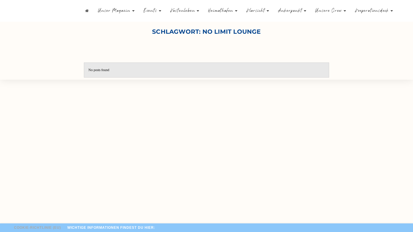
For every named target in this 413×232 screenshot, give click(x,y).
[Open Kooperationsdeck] (392, 11)
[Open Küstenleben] (198, 11)
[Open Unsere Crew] (345, 11)
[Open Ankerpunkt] (305, 11)
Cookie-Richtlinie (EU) (37, 227)
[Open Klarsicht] (268, 11)
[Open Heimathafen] (236, 11)
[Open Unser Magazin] (133, 11)
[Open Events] (160, 11)
